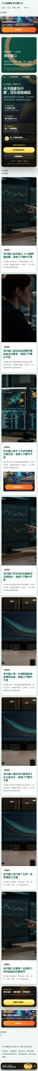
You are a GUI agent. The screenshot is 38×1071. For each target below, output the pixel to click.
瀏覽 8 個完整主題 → (11, 69)
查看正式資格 (19, 1002)
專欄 (13, 8)
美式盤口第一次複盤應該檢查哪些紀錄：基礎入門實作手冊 (18, 677)
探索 (3, 8)
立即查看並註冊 (19, 150)
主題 (8, 8)
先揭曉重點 (19, 156)
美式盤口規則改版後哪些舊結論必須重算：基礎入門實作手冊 (18, 353)
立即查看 (28, 1066)
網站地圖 (30, 1051)
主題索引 (5, 1051)
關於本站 (22, 1051)
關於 (18, 8)
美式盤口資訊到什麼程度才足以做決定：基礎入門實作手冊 (18, 777)
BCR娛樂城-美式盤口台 (12, 3)
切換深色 (26, 8)
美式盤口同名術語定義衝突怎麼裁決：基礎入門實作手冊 (18, 576)
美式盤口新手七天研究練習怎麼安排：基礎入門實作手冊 (18, 454)
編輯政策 (13, 1051)
